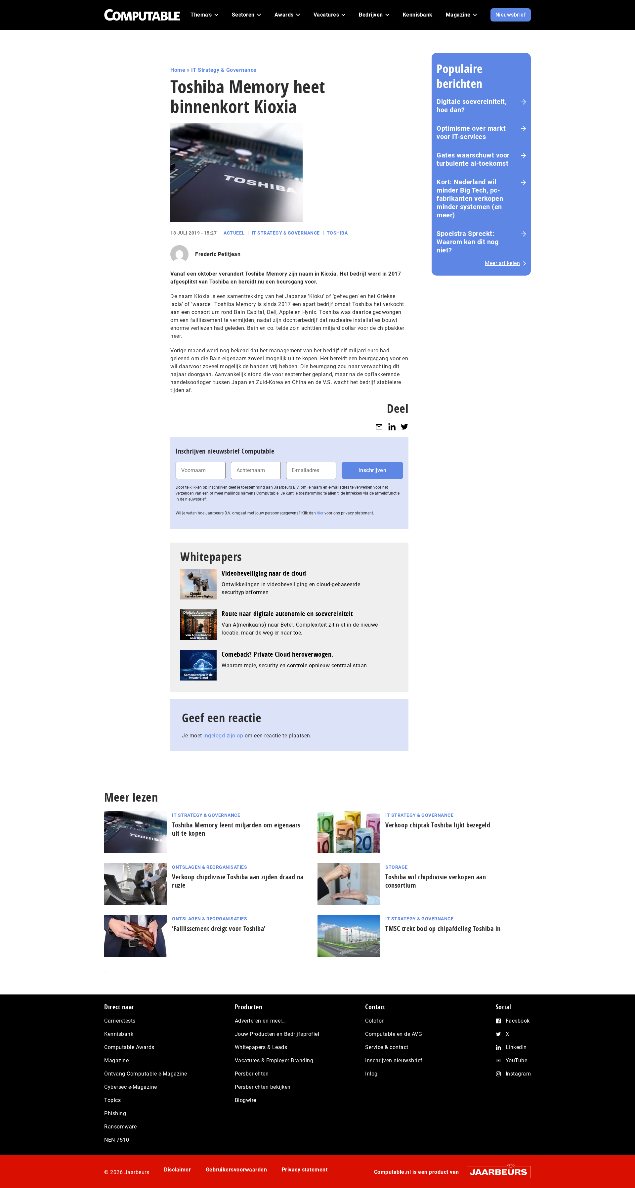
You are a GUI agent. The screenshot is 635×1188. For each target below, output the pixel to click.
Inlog (371, 1074)
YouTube (517, 1060)
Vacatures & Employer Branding (274, 1060)
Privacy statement (305, 1169)
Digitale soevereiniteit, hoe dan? (472, 106)
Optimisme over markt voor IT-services (471, 132)
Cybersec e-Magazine (130, 1087)
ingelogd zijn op (223, 735)
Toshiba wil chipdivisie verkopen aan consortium (435, 881)
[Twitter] (404, 426)
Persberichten (252, 1074)
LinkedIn (516, 1047)
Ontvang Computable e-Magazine (145, 1074)
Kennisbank (118, 1034)
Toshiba (337, 233)
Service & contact (386, 1047)
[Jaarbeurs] (495, 1172)
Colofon (375, 1021)
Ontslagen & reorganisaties (209, 867)
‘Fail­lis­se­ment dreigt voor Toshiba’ (219, 928)
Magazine (116, 1060)
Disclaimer (177, 1169)
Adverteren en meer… (260, 1021)
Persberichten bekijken (263, 1087)
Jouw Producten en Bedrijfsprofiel (277, 1034)
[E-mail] (379, 426)
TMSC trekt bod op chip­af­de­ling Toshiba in (443, 928)
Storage (396, 867)
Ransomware (120, 1126)
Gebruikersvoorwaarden (236, 1169)
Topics (112, 1100)
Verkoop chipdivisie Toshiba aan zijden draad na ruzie (238, 881)
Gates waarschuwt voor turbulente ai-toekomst (473, 159)
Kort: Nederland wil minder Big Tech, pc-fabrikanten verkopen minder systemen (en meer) (470, 198)
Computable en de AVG (393, 1034)
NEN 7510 (116, 1140)
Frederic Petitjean (217, 254)
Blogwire (245, 1100)
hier (320, 513)
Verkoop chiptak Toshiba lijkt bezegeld (437, 824)
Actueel (234, 233)
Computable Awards (129, 1047)
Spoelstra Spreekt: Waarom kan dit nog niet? (467, 242)
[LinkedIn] (392, 426)
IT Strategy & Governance (224, 70)
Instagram (518, 1074)
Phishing (115, 1113)
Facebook (518, 1021)
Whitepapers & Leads (261, 1047)
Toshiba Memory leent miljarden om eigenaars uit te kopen (236, 829)
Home (177, 70)
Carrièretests (120, 1021)
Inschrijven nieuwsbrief (394, 1060)
